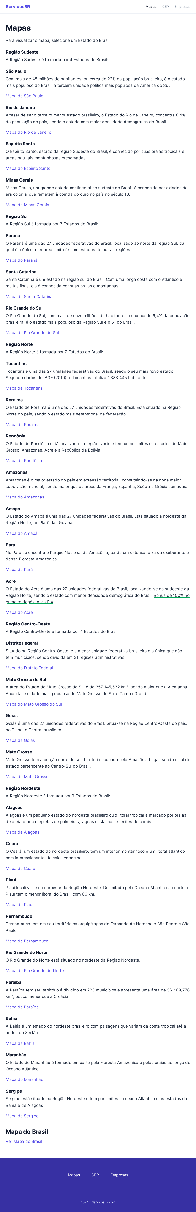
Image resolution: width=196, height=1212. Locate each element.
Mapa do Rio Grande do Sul (32, 332)
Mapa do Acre (19, 612)
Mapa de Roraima (23, 424)
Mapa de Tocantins (24, 388)
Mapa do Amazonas (25, 497)
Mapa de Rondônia (24, 460)
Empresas (182, 7)
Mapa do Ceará (20, 868)
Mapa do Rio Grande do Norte (35, 970)
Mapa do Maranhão (24, 1079)
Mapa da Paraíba (22, 1007)
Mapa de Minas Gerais (27, 204)
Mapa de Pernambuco (27, 941)
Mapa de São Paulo (24, 96)
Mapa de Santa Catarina (29, 296)
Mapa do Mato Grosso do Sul (34, 704)
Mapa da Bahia (20, 1043)
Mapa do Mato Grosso (27, 776)
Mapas (151, 7)
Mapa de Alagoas (22, 832)
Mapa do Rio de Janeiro (28, 132)
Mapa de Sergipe (22, 1115)
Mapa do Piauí (19, 904)
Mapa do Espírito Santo (28, 168)
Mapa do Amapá (22, 533)
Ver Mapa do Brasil (24, 1141)
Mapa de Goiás (20, 740)
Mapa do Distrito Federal (29, 667)
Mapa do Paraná (22, 260)
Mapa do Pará (19, 569)
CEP (165, 7)
